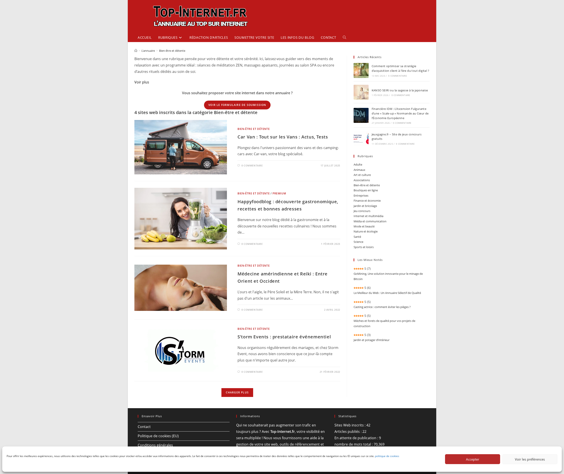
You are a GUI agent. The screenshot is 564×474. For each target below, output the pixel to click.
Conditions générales (155, 445)
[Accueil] (135, 51)
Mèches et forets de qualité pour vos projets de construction (384, 323)
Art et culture (362, 175)
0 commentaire (252, 165)
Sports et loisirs (364, 247)
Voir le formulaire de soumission (237, 105)
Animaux (359, 170)
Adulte (358, 164)
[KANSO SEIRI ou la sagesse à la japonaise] (361, 92)
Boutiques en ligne (366, 190)
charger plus (237, 392)
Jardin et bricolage (365, 206)
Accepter (472, 459)
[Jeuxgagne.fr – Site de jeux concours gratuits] (361, 138)
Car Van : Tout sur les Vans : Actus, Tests (282, 137)
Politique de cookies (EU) (158, 435)
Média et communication (370, 221)
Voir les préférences (530, 459)
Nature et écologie (366, 231)
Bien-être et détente (172, 51)
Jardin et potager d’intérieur (372, 340)
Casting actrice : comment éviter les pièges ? (382, 307)
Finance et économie (367, 201)
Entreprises (361, 195)
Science (358, 242)
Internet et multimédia (368, 216)
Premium (279, 193)
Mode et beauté (364, 226)
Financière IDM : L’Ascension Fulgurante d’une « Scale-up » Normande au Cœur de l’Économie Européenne (400, 113)
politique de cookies (387, 456)
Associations (362, 180)
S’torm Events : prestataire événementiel (284, 337)
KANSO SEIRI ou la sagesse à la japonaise (400, 90)
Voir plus (141, 82)
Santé (357, 237)
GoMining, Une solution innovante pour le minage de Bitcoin (388, 276)
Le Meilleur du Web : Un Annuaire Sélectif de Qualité (387, 293)
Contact (144, 426)
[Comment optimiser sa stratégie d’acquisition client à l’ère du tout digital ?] (361, 70)
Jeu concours (362, 211)
